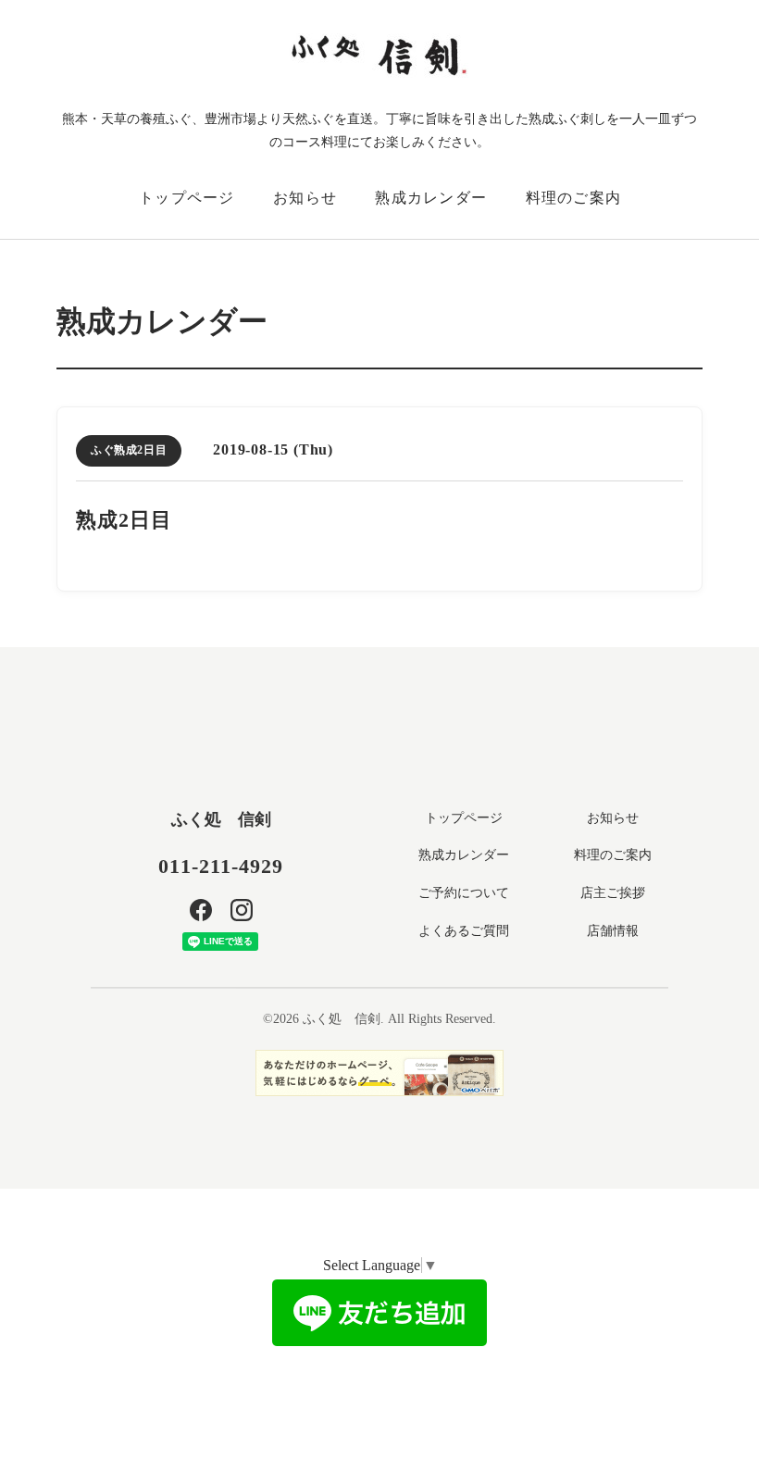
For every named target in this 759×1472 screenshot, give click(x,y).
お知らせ (305, 198)
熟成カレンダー (431, 198)
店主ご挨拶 (612, 893)
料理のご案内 (574, 198)
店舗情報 (613, 931)
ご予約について (463, 893)
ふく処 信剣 (221, 819)
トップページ (187, 198)
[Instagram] (241, 910)
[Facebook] (201, 910)
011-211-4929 (220, 866)
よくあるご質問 (463, 931)
